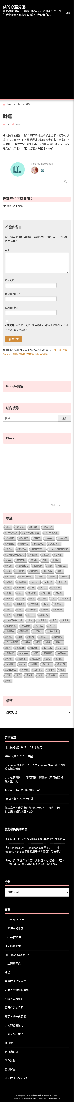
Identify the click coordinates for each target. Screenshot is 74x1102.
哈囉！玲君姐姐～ (15, 998)
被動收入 (38, 670)
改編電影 (10, 538)
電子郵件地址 (12, 294)
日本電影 (24, 538)
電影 (48, 659)
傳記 (36, 653)
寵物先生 (62, 566)
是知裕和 (52, 675)
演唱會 (53, 577)
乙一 (32, 588)
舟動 (8, 675)
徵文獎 (19, 615)
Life (7, 124)
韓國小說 (44, 615)
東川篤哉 (20, 648)
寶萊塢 (29, 675)
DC (53, 599)
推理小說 (20, 527)
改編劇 (46, 555)
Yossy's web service (52, 1098)
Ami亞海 (39, 626)
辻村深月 (56, 588)
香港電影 (32, 593)
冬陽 (7, 972)
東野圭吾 (22, 549)
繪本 (8, 648)
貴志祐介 (36, 659)
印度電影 (10, 664)
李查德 (25, 670)
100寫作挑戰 (11, 533)
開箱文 (59, 642)
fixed (46, 604)
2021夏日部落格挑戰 (59, 549)
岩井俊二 (62, 648)
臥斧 (8, 571)
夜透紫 (65, 620)
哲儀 (8, 681)
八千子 (52, 626)
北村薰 (45, 610)
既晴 (20, 637)
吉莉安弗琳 (52, 631)
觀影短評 (34, 571)
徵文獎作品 (39, 544)
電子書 (9, 549)
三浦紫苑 (58, 610)
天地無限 (48, 582)
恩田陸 (58, 555)
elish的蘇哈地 (13, 945)
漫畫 (8, 604)
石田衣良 (24, 653)
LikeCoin (48, 571)
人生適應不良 (13, 963)
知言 (40, 675)
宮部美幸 (21, 560)
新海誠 (59, 659)
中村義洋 (34, 604)
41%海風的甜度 (14, 928)
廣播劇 (34, 664)
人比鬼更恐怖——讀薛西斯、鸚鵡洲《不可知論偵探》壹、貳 (34, 779)
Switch (9, 610)
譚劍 (62, 670)
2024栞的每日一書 (14, 620)
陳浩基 (34, 560)
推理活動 (10, 544)
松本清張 (20, 604)
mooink (35, 582)
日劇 (45, 560)
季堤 (18, 675)
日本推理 (64, 599)
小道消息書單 (26, 577)
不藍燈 (9, 593)
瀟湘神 (51, 670)
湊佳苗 (65, 577)
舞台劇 (9, 566)
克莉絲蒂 (22, 582)
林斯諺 (59, 593)
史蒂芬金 (62, 582)
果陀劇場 (10, 653)
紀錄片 (9, 582)
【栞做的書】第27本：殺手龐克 (23, 747)
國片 (60, 571)
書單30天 (63, 538)
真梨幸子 (62, 653)
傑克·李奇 (47, 664)
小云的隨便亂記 (14, 1025)
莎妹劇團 (32, 610)
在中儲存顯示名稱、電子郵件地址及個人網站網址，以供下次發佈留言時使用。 (37, 327)
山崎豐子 (10, 631)
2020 (22, 664)
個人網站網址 (12, 307)
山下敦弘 (48, 648)
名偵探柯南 (23, 566)
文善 (50, 566)
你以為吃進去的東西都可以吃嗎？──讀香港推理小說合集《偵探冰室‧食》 (34, 809)
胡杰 (20, 610)
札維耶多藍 (11, 626)
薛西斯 (41, 577)
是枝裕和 (58, 604)
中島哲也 (22, 659)
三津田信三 (11, 670)
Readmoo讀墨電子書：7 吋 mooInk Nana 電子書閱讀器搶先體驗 (35, 766)
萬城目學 (24, 631)
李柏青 (43, 588)
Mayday (49, 538)
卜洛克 (21, 599)
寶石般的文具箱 (14, 1007)
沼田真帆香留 (12, 642)
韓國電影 (42, 620)
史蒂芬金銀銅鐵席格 (17, 990)
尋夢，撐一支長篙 (15, 1016)
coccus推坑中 (13, 937)
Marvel (31, 615)
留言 (8, 249)
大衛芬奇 (38, 631)
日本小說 (48, 527)
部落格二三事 (38, 549)
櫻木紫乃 (58, 637)
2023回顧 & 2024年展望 (19, 798)
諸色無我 (10, 1060)
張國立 (9, 599)
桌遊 (48, 642)
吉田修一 (20, 588)
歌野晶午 (44, 637)
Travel (43, 599)
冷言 (20, 593)
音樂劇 (9, 659)
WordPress (28, 1098)
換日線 (9, 1042)
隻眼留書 (10, 1069)
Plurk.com (55, 505)
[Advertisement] (37, 58)
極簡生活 (61, 664)
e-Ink (8, 560)
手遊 (8, 615)
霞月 (54, 620)
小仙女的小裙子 (14, 1034)
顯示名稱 (10, 280)
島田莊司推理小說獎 (15, 555)
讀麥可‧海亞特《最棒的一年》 (23, 790)
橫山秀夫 (26, 626)
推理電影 (33, 555)
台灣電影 (20, 571)
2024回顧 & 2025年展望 (19, 756)
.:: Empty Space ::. (16, 919)
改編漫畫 (10, 577)
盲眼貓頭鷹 (11, 1051)
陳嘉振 (9, 637)
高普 (30, 620)
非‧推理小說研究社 (17, 1078)
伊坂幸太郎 (54, 544)
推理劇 (56, 560)
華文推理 (34, 527)
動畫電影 (38, 566)
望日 (64, 675)
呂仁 (8, 588)
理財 (38, 642)
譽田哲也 (34, 648)
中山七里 (46, 593)
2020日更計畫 (51, 533)
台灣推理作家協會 (31, 533)
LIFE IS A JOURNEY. (17, 954)
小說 (8, 527)
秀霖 (32, 599)
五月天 (37, 538)
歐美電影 (48, 653)
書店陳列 (24, 544)
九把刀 (27, 642)
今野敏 (31, 637)
